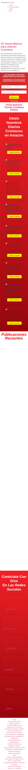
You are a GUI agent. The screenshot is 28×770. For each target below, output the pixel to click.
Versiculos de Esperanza (14, 731)
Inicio (14, 719)
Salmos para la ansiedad (14, 757)
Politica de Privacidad (14, 766)
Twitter (8, 708)
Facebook (9, 629)
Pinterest (10, 689)
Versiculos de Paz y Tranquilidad (14, 734)
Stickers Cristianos (14, 723)
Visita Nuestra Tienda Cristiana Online (14, 107)
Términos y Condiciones (14, 768)
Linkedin (8, 669)
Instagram (11, 648)
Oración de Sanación (14, 751)
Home (11, 5)
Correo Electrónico (14, 89)
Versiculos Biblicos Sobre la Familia (14, 747)
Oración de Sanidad (14, 753)
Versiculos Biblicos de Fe (14, 725)
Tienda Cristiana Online (14, 721)
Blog (10, 11)
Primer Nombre (14, 84)
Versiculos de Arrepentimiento (14, 749)
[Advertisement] (14, 27)
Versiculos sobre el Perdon (14, 732)
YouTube (10, 609)
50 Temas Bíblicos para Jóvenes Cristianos (11, 46)
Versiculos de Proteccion (14, 727)
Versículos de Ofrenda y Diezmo (14, 729)
